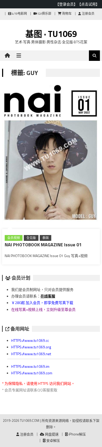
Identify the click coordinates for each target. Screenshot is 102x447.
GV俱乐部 (44, 13)
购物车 (66, 13)
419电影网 (19, 13)
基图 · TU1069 (51, 34)
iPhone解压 (77, 434)
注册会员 (87, 13)
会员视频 (13, 237)
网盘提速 (51, 434)
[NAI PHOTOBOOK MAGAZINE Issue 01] (51, 155)
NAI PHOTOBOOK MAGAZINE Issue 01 (43, 244)
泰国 (45, 237)
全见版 (31, 237)
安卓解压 (53, 440)
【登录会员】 (66, 4)
